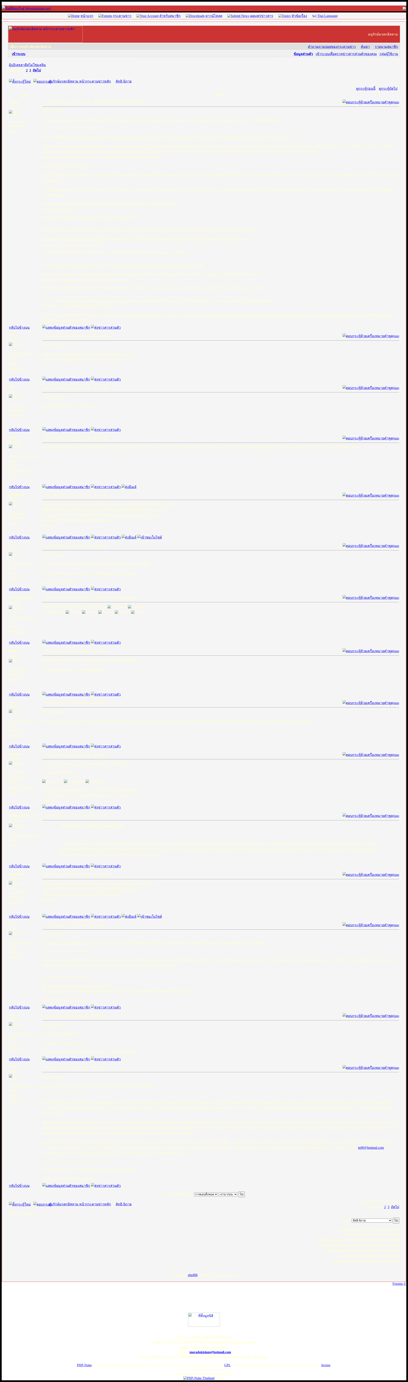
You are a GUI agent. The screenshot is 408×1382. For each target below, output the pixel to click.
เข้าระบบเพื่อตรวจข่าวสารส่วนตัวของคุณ (346, 54)
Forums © (399, 1283)
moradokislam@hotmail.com (210, 1352)
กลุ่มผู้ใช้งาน (389, 54)
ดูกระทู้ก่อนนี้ (365, 88)
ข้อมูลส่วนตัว (303, 54)
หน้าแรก (87, 16)
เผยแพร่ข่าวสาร (261, 16)
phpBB (193, 1275)
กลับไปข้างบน (19, 327)
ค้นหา (365, 46)
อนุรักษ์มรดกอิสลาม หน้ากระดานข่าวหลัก (79, 81)
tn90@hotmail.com (371, 1147)
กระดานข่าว (122, 16)
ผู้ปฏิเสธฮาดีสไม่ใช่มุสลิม (27, 65)
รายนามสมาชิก (386, 46)
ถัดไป (37, 70)
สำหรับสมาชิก (170, 16)
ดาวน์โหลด (213, 16)
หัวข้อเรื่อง (299, 16)
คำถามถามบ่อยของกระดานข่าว (332, 46)
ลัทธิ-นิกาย (124, 81)
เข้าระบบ (18, 54)
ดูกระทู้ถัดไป (388, 88)
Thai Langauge (327, 16)
